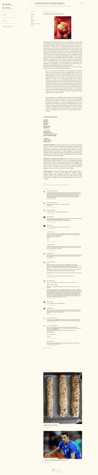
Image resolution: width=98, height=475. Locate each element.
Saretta (48, 216)
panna (32, 25)
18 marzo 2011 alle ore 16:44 (51, 322)
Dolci (61, 6)
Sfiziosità (43, 6)
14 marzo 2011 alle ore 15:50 (51, 222)
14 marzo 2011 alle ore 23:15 (51, 241)
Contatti (65, 6)
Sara (55, 97)
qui (71, 81)
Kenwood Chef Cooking (35, 23)
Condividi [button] (32, 11)
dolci (32, 17)
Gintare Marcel (60, 471)
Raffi (48, 225)
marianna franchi (50, 317)
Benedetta (49, 210)
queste (44, 62)
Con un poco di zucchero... (50, 3)
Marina (48, 301)
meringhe (49, 231)
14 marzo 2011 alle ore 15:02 (51, 199)
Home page (37, 6)
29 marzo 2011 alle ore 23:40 (51, 345)
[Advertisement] (62, 359)
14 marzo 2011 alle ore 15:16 (51, 213)
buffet (32, 16)
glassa (32, 22)
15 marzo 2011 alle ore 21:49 (51, 298)
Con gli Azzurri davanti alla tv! (55, 460)
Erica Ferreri (49, 261)
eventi (32, 19)
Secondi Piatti (55, 6)
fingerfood (33, 20)
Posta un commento (47, 348)
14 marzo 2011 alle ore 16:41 (51, 228)
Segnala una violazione (7, 26)
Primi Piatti (49, 6)
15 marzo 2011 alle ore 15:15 (51, 258)
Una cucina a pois (50, 325)
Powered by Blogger (58, 469)
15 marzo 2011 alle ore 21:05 (51, 277)
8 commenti (49, 427)
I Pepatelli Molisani (50, 425)
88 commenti (49, 462)
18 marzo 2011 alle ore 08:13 (51, 314)
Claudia (48, 253)
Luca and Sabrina (50, 190)
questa (71, 66)
